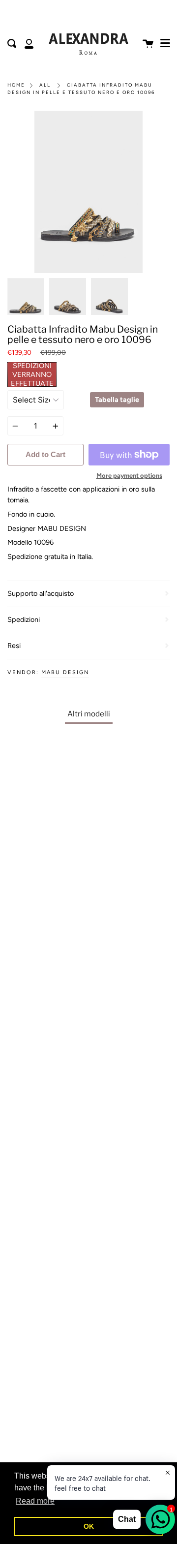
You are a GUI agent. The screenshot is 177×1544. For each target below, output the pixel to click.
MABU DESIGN (65, 672)
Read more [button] (35, 1501)
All (45, 85)
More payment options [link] (129, 475)
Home (16, 85)
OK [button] (89, 1526)
